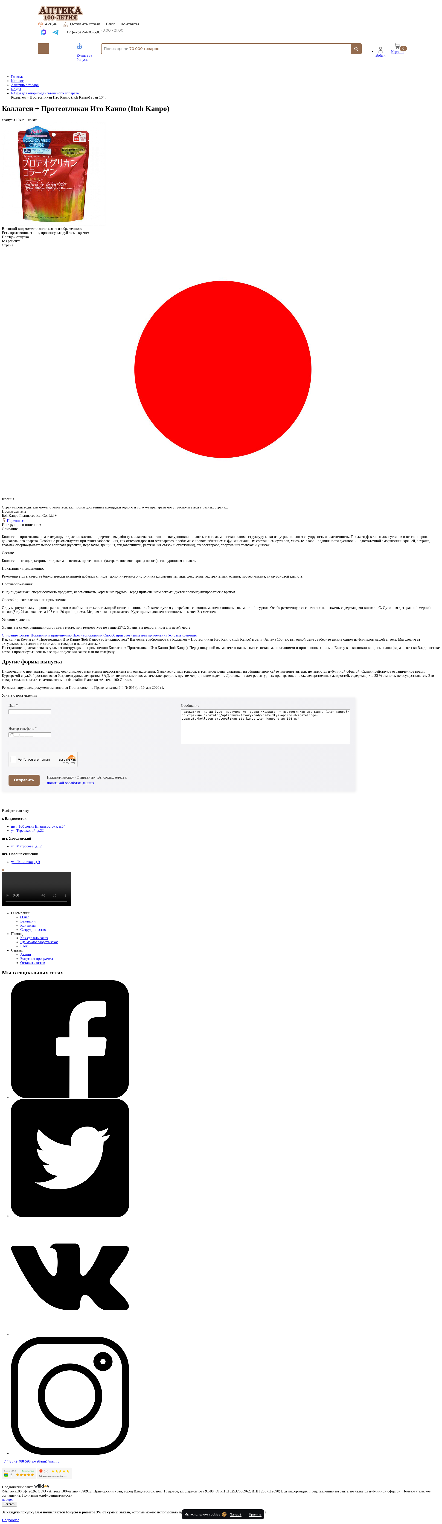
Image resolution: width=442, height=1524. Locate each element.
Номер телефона (23, 728)
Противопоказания (87, 635)
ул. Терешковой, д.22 (27, 830)
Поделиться (15, 521)
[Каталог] (43, 48)
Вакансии (28, 921)
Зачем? (235, 1514)
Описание (10, 635)
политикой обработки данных (70, 783)
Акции (51, 24)
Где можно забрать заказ (39, 942)
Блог (110, 24)
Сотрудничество (33, 929)
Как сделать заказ (34, 938)
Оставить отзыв (85, 24)
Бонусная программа (36, 959)
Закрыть (9, 1504)
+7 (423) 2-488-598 (16, 1461)
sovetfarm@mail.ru (45, 1461)
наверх (7, 1499)
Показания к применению (51, 635)
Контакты (130, 24)
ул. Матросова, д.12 (26, 846)
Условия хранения (182, 635)
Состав (24, 635)
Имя (13, 705)
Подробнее (10, 1520)
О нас (24, 917)
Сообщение (190, 705)
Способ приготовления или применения (135, 635)
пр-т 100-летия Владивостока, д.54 (38, 826)
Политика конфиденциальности (47, 1495)
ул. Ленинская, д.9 (25, 862)
